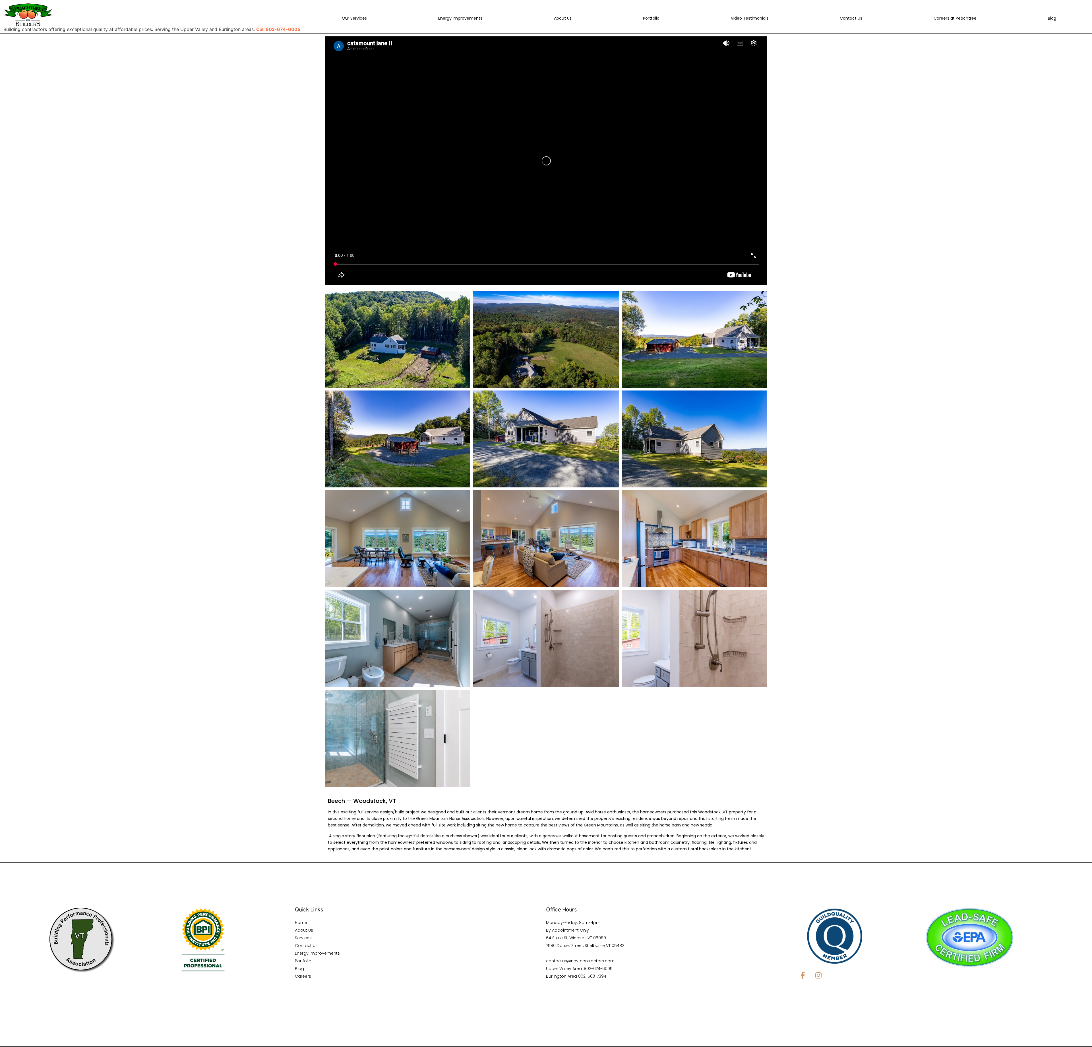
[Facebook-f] (802, 975)
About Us (563, 18)
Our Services (354, 18)
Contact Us (851, 18)
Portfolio (651, 18)
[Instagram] (818, 975)
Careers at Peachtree (955, 18)
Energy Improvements (460, 18)
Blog (1052, 18)
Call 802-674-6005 (278, 29)
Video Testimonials (749, 18)
